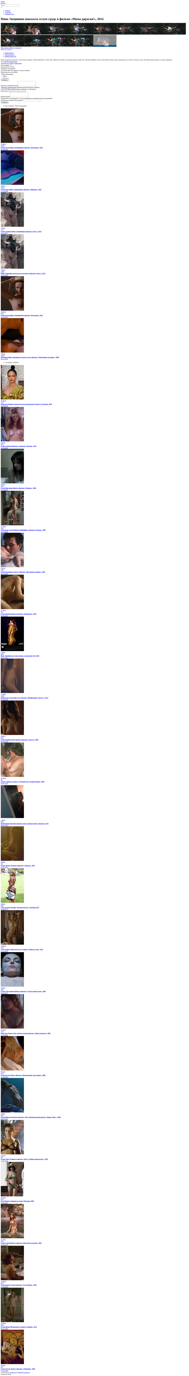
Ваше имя (4, 91)
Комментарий (5, 96)
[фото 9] (12, 46)
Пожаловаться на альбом (9, 72)
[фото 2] (35, 34)
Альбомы (8, 12)
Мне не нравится (16, 48)
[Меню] (1, 7)
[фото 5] (104, 34)
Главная (7, 10)
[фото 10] (35, 46)
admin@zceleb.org (24, 1372)
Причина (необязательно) (9, 85)
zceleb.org (13, 1372)
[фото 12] (81, 46)
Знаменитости (9, 14)
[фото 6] (128, 34)
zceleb (3, 1)
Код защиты (19, 100)
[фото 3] (58, 34)
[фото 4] (81, 34)
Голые (15, 61)
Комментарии (21, 87)
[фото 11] (58, 46)
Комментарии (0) (10, 56)
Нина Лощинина (16, 63)
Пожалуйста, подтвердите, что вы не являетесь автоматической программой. (27, 98)
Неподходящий (8, 74)
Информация (9, 53)
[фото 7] (151, 34)
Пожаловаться (9, 55)
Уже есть (6, 78)
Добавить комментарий (9, 87)
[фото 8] (174, 34)
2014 (6, 61)
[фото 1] (12, 34)
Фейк (4, 76)
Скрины (10, 61)
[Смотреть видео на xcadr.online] (104, 46)
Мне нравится (5, 48)
